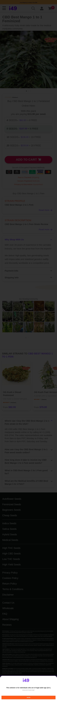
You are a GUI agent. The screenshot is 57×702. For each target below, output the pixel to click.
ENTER (28, 697)
